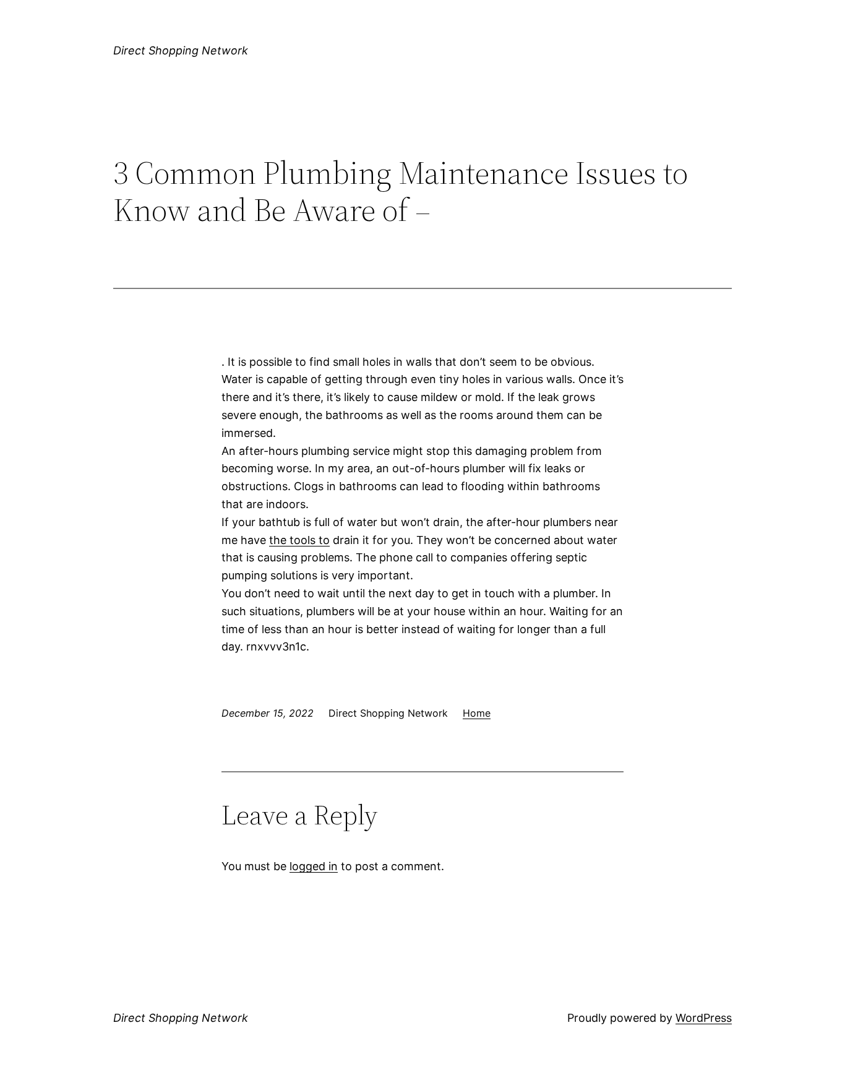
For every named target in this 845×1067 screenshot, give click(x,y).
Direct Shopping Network (180, 50)
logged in (314, 866)
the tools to (299, 540)
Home (477, 713)
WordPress (704, 1017)
